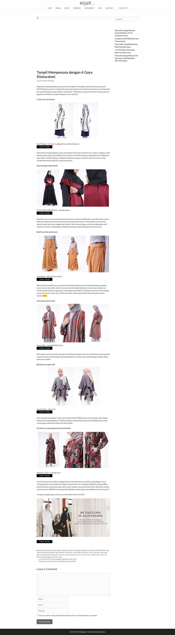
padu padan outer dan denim (60, 555)
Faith (100, 8)
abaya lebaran (47, 550)
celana (90, 155)
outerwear (96, 552)
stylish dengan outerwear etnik (52, 557)
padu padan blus (45, 555)
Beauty (67, 8)
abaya (41, 550)
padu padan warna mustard (78, 555)
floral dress (68, 552)
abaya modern (56, 550)
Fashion (58, 8)
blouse (43, 552)
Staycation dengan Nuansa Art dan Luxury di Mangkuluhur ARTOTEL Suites (126, 58)
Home (50, 8)
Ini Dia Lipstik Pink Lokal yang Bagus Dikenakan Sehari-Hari (57, 559)
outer (90, 552)
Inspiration (77, 8)
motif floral (84, 552)
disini (45, 296)
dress (72, 219)
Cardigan (58, 144)
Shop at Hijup (123, 8)
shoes (64, 487)
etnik (57, 552)
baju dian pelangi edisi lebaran (79, 550)
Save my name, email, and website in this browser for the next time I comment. (68, 615)
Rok (38, 232)
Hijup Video (109, 8)
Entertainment (89, 8)
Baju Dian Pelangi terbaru (97, 550)
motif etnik (76, 552)
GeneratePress (100, 632)
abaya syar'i (65, 550)
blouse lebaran (50, 552)
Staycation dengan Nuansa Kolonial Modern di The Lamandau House (125, 33)
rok (89, 555)
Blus (38, 364)
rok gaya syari (95, 555)
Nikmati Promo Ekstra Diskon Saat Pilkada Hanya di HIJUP (57, 561)
